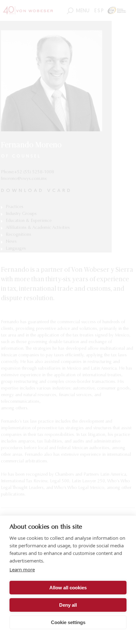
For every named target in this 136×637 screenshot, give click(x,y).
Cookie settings (68, 622)
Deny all (68, 605)
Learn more (22, 569)
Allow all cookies (68, 587)
